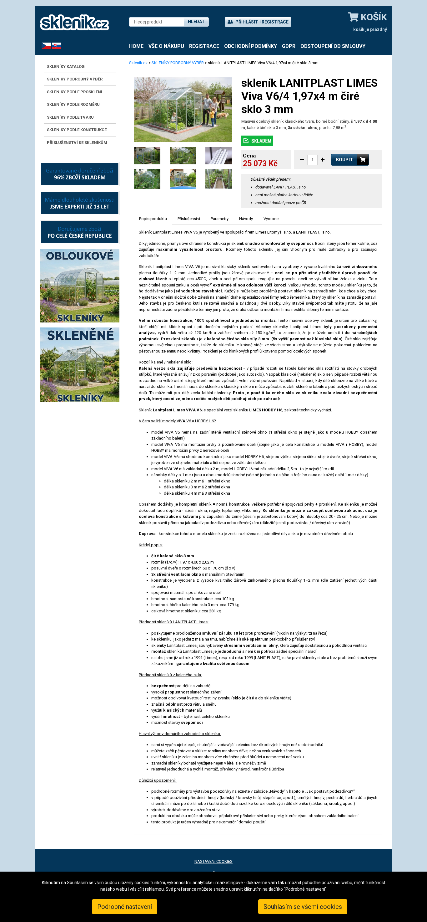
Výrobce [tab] (271, 218)
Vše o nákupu (166, 46)
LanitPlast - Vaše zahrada (74, 22)
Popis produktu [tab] (153, 218)
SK (54, 45)
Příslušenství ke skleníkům (77, 142)
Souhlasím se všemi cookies (303, 906)
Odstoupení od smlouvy (332, 46)
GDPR (288, 46)
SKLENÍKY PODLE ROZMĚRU (73, 104)
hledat (196, 21)
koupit (344, 159)
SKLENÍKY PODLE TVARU (70, 117)
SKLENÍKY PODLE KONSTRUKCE (77, 129)
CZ (44, 45)
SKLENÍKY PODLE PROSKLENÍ (74, 92)
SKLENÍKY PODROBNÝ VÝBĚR (75, 79)
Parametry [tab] (220, 218)
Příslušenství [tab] (189, 218)
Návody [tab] (246, 218)
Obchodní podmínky (250, 46)
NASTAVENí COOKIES (213, 861)
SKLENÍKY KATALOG (66, 66)
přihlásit (246, 21)
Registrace (275, 21)
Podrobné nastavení (124, 906)
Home (136, 46)
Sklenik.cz (138, 62)
